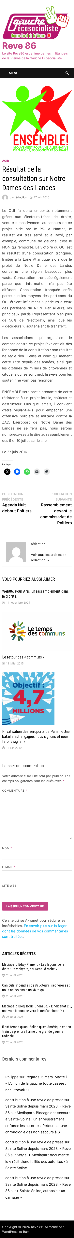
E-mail (8, 867)
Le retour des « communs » (23, 657)
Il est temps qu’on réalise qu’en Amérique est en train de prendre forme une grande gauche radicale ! (36, 1031)
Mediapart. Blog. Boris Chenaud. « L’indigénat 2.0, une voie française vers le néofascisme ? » (37, 1008)
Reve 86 (19, 45)
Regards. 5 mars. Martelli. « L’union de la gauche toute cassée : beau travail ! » (36, 1083)
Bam (26, 1232)
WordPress (10, 1232)
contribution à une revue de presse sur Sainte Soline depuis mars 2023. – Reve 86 (38, 1106)
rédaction (21, 197)
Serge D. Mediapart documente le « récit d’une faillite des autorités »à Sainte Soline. (37, 1161)
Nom (7, 848)
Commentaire (14, 790)
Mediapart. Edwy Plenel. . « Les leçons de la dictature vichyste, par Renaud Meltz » (33, 966)
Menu (14, 73)
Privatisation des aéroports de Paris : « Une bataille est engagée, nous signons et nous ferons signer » (36, 736)
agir (5, 160)
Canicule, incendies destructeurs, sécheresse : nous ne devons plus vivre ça (36, 987)
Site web (9, 885)
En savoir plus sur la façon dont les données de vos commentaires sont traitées (35, 931)
